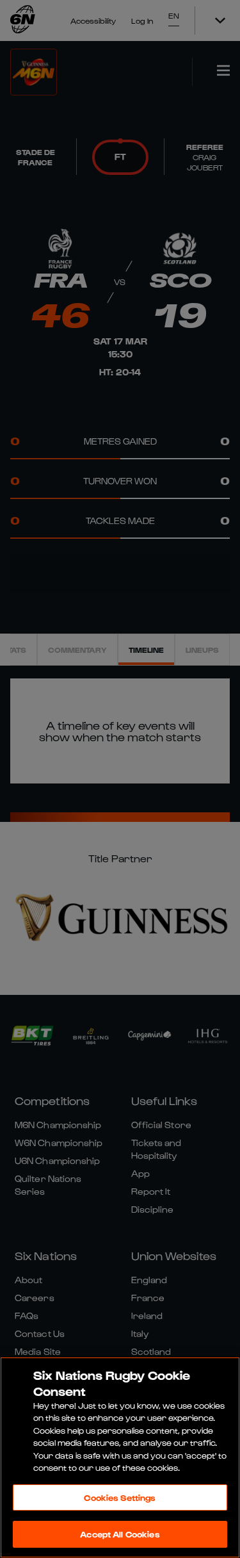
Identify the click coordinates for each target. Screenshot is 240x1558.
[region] (120, 1457)
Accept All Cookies (119, 1534)
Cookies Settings (120, 1497)
